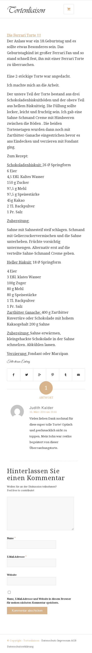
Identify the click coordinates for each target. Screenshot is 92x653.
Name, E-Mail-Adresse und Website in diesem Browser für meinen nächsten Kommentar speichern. (39, 601)
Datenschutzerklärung (20, 646)
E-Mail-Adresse (17, 556)
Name (11, 538)
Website (12, 574)
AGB (73, 640)
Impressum (63, 640)
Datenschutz (48, 640)
